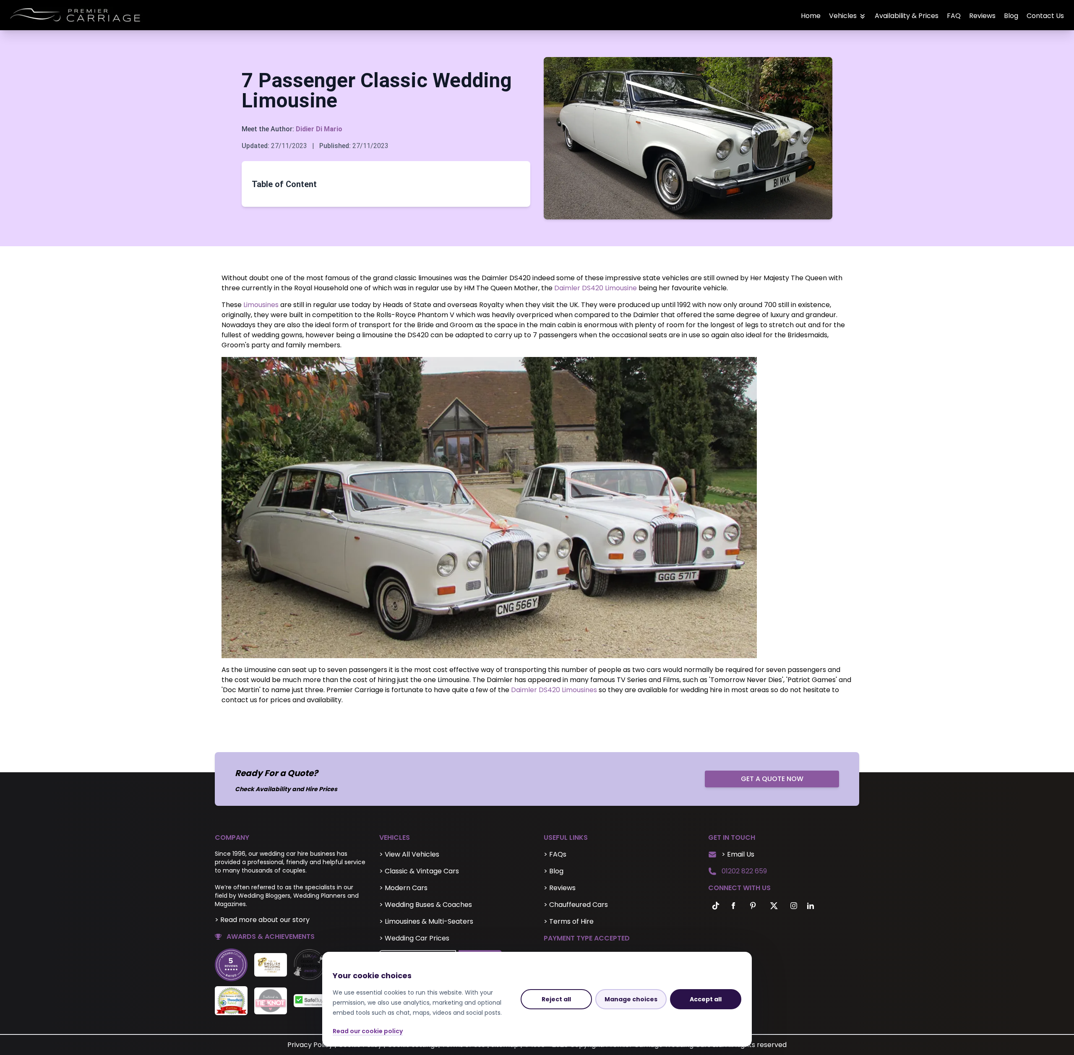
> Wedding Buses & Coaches (425, 904)
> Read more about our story (262, 920)
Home (811, 16)
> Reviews (560, 888)
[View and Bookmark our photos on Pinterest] (753, 906)
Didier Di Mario (319, 129)
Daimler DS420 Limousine (595, 288)
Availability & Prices (906, 16)
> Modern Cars (403, 888)
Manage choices (631, 999)
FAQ (954, 16)
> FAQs (555, 854)
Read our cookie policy (368, 1031)
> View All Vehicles (409, 854)
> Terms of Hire (569, 921)
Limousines (260, 305)
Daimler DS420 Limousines (554, 690)
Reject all (556, 999)
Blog (1011, 16)
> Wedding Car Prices (414, 938)
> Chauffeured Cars (576, 904)
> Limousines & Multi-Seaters (426, 921)
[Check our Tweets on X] (774, 906)
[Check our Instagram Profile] (793, 905)
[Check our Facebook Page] (733, 905)
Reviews (982, 16)
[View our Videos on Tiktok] (714, 906)
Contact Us (1045, 16)
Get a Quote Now (772, 779)
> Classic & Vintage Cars (419, 871)
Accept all (706, 999)
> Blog (553, 871)
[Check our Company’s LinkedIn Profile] (810, 905)
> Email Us (738, 854)
